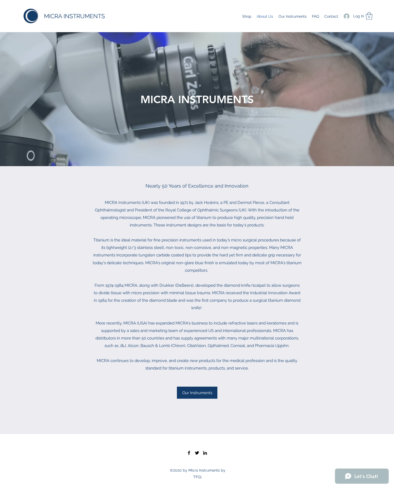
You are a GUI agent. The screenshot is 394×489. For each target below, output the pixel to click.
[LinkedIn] (205, 453)
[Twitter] (197, 453)
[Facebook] (189, 453)
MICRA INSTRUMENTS (74, 16)
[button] (369, 16)
